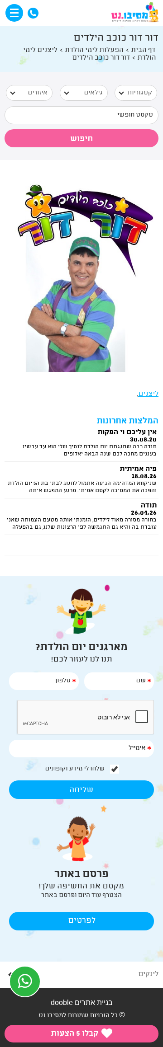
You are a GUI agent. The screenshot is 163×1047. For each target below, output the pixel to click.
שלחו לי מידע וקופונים (75, 769)
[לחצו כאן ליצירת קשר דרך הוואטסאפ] (25, 981)
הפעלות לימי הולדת (94, 50)
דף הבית (143, 50)
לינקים (148, 974)
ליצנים (148, 394)
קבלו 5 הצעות (75, 1033)
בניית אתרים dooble (82, 1002)
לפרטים (82, 920)
